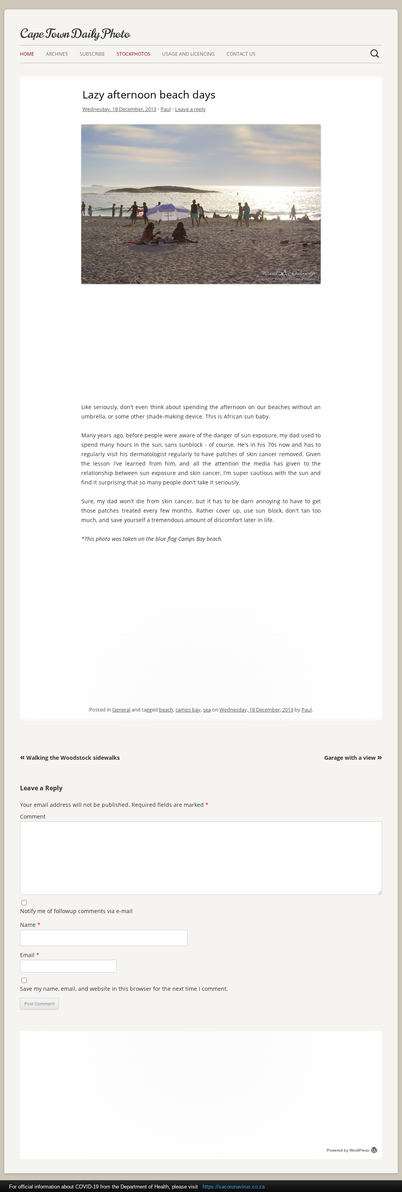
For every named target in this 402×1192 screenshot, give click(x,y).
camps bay (188, 709)
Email (29, 955)
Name (30, 924)
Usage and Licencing (188, 54)
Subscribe (92, 54)
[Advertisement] (201, 342)
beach (166, 709)
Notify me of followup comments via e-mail (76, 911)
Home (27, 54)
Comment (33, 816)
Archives (57, 54)
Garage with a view (353, 757)
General (121, 709)
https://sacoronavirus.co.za (234, 1187)
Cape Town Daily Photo (75, 33)
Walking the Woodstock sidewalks (70, 757)
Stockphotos (133, 54)
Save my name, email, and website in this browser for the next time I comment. (124, 988)
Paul (166, 109)
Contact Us (241, 54)
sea (207, 709)
